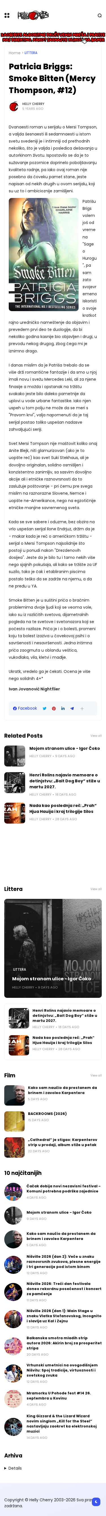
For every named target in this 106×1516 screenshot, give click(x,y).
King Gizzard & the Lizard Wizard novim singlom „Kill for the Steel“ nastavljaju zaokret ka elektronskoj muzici (62, 1424)
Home (15, 53)
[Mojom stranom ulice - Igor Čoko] (14, 756)
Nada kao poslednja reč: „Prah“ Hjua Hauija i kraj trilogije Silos (63, 808)
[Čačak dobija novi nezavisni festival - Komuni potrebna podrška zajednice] (13, 1192)
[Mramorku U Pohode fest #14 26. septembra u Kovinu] (13, 1399)
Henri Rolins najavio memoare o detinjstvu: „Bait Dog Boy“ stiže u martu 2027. (64, 781)
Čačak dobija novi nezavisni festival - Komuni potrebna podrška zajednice (64, 1189)
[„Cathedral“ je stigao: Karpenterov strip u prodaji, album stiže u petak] (14, 1147)
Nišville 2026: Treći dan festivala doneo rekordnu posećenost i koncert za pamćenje (64, 1288)
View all (96, 736)
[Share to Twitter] (44, 709)
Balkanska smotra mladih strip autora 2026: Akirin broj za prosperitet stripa (64, 1343)
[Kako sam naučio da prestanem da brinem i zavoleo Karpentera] (14, 1095)
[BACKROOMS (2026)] (14, 1121)
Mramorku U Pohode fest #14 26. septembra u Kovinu (59, 1396)
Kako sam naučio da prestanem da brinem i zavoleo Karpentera (62, 1090)
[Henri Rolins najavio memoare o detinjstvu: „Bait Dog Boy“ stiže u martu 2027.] (14, 782)
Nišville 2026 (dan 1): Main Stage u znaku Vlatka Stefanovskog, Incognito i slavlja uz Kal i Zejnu (64, 1315)
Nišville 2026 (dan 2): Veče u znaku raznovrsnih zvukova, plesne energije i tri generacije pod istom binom (64, 1261)
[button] (82, 708)
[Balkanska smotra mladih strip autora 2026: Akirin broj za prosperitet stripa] (13, 1346)
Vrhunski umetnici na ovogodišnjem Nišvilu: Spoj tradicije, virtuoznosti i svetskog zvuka (62, 1370)
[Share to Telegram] (72, 709)
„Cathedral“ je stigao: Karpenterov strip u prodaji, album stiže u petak (62, 1142)
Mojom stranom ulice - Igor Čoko (64, 748)
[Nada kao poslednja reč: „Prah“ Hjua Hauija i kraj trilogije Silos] (14, 813)
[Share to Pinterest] (54, 709)
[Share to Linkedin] (63, 709)
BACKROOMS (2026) (47, 1113)
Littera (31, 53)
